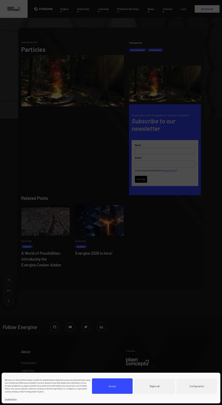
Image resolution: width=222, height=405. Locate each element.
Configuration (197, 386)
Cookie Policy (11, 399)
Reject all (154, 386)
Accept (112, 386)
